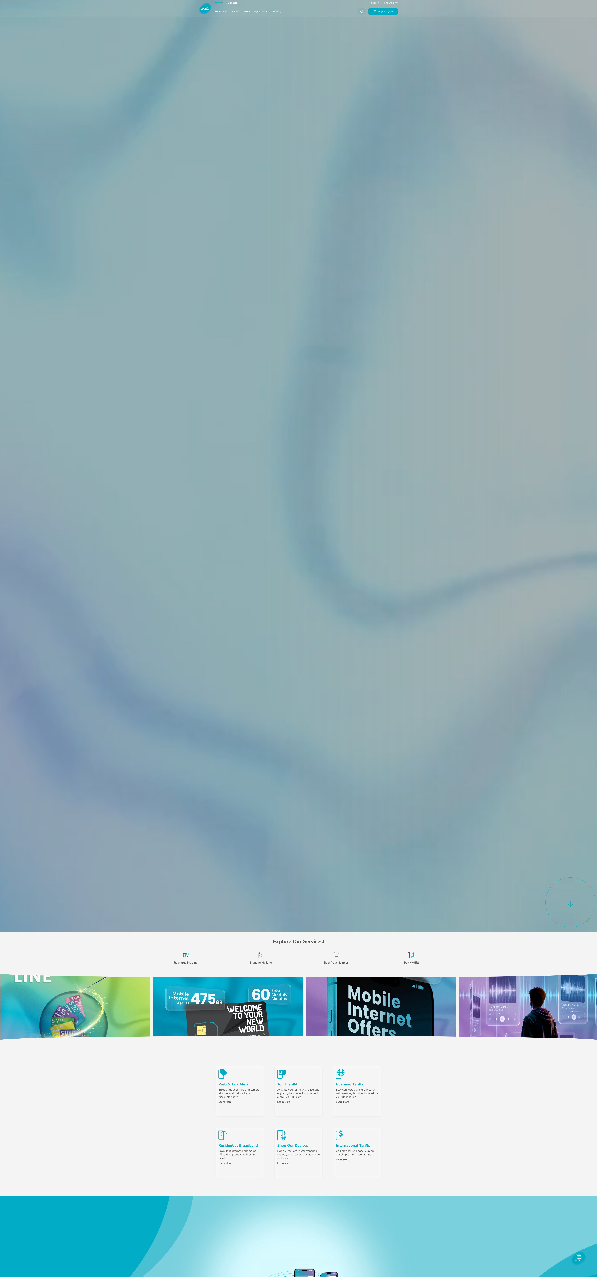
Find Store (389, 2)
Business (232, 2)
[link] (75, 1007)
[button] (570, 902)
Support (375, 2)
